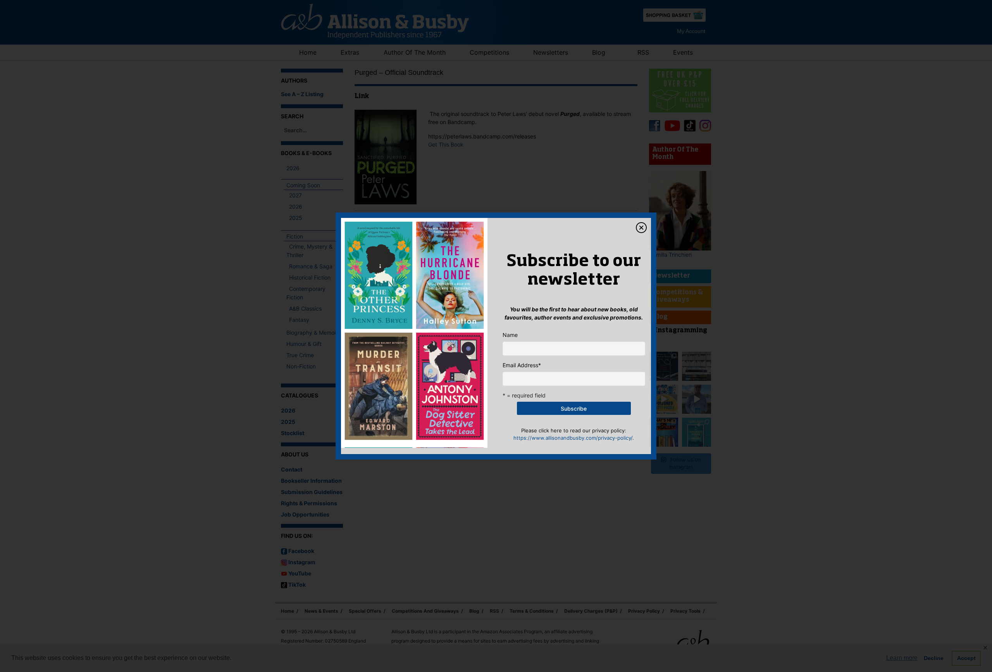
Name (510, 335)
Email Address (522, 365)
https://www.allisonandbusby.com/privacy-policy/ (572, 438)
